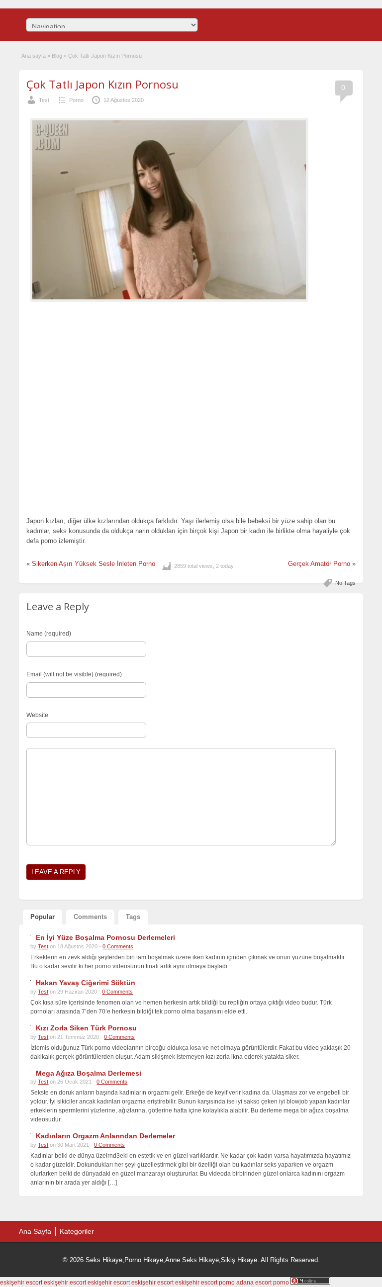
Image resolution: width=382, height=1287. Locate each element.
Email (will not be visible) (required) (74, 674)
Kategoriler (77, 1231)
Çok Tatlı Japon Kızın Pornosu (102, 84)
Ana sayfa (33, 56)
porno (227, 1282)
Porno (76, 100)
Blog (57, 56)
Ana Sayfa (35, 1231)
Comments (90, 916)
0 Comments (117, 946)
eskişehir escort (21, 1282)
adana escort (254, 1282)
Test (44, 100)
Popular (42, 916)
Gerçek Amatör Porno (319, 563)
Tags (133, 916)
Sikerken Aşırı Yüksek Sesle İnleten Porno (93, 563)
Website (37, 715)
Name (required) (48, 633)
